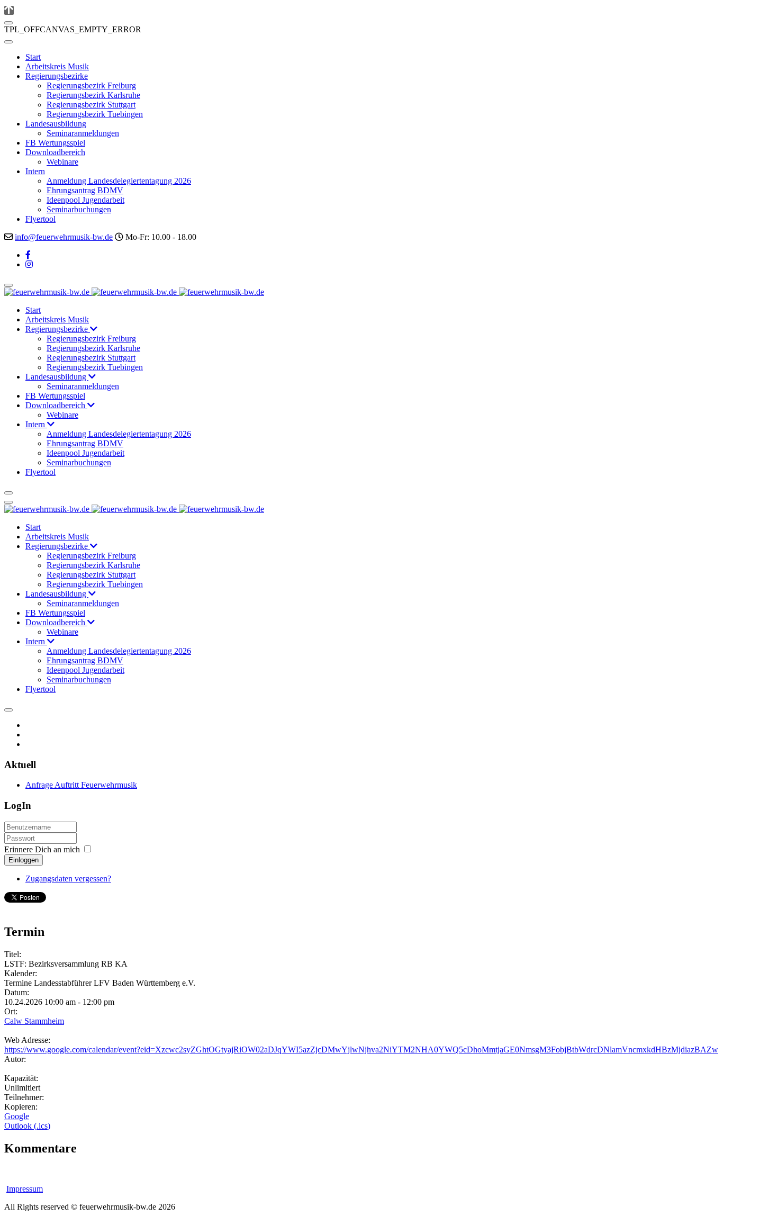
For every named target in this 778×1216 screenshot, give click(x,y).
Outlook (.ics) (27, 1125)
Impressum (24, 1188)
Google (16, 1116)
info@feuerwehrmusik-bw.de (64, 236)
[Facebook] (28, 254)
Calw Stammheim (34, 1020)
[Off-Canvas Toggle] (8, 22)
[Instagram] (29, 264)
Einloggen (23, 860)
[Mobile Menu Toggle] (8, 41)
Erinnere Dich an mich (42, 849)
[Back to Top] (9, 10)
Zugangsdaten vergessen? (68, 878)
